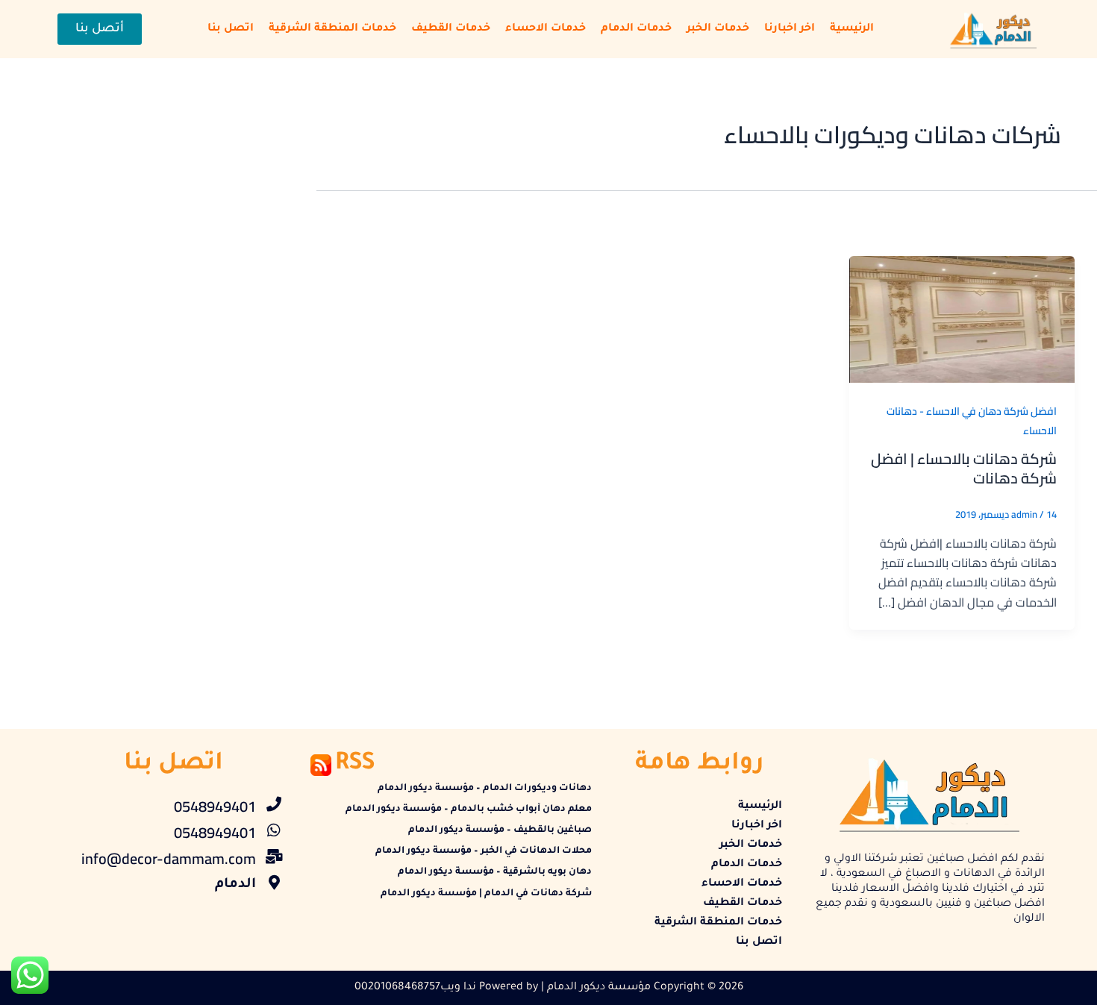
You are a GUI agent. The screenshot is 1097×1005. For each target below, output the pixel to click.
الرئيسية (852, 29)
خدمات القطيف (450, 29)
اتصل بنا (230, 29)
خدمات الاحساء (545, 29)
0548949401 (215, 806)
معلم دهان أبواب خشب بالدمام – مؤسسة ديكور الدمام (469, 809)
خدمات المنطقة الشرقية (332, 29)
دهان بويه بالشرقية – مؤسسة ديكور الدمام (495, 872)
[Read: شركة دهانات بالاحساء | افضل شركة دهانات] (962, 318)
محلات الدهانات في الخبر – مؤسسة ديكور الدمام (483, 851)
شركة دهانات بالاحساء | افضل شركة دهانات (964, 468)
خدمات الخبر (718, 29)
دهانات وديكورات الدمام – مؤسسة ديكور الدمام (485, 788)
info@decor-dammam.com (168, 858)
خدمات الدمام (636, 29)
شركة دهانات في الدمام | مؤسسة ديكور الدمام (486, 894)
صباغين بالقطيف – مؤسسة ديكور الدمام (500, 830)
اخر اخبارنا (789, 29)
